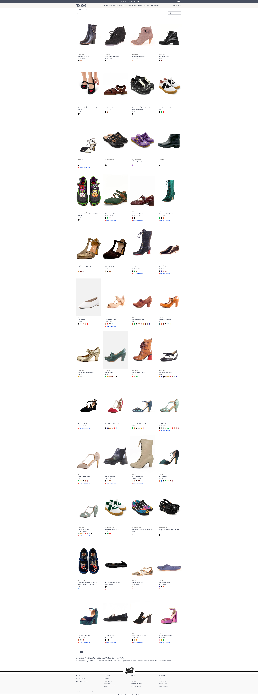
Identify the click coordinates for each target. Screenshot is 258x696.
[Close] (154, 330)
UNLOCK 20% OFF (115, 359)
